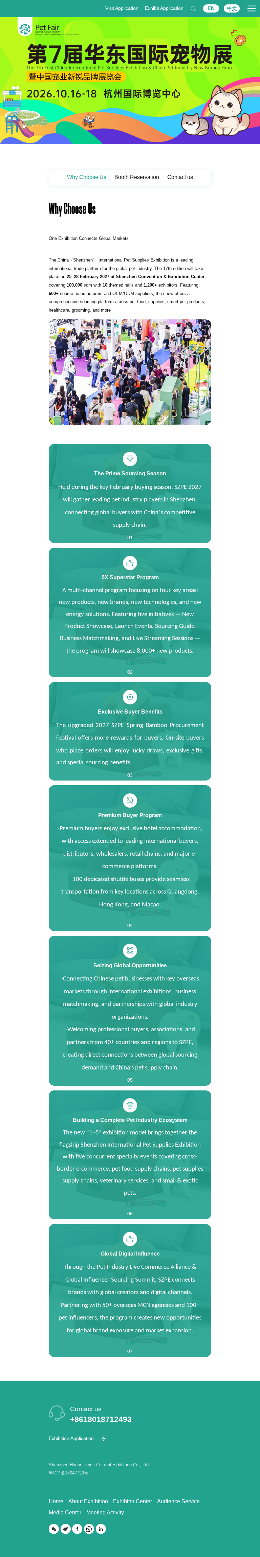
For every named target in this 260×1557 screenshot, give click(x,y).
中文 (232, 8)
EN (211, 8)
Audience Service (178, 1501)
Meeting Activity (105, 1512)
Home (56, 1501)
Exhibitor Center (132, 1501)
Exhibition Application (71, 1438)
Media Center (65, 1512)
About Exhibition (88, 1501)
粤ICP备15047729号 (68, 1472)
